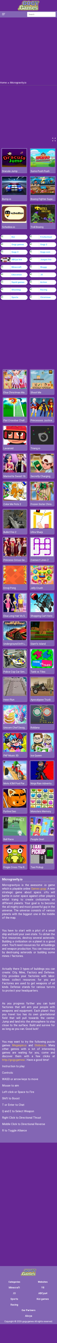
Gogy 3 (14, 252)
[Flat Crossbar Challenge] (14, 416)
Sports (14, 297)
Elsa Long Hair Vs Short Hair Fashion (23, 615)
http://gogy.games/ (13, 1059)
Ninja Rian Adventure (42, 783)
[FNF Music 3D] (14, 751)
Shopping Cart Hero (41, 615)
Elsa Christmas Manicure (17, 392)
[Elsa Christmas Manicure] (14, 388)
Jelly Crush (37, 587)
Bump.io (6, 199)
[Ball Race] (14, 834)
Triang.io (35, 448)
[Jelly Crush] (42, 583)
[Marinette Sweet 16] (14, 471)
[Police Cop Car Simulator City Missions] (14, 667)
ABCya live (16, 259)
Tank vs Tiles (38, 671)
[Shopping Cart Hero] (42, 611)
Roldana (35, 727)
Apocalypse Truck (41, 699)
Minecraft (16, 267)
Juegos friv (45, 259)
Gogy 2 (43, 244)
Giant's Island (38, 643)
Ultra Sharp (37, 532)
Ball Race (8, 839)
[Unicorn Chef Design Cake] (14, 723)
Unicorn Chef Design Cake (17, 727)
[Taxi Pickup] (42, 862)
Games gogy (38, 888)
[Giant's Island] (42, 639)
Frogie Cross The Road (16, 867)
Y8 (42, 1287)
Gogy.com (45, 252)
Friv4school (46, 237)
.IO (41, 274)
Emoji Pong (9, 587)
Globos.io (40, 1045)
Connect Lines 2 (40, 560)
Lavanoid (8, 448)
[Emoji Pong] (14, 583)
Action (43, 282)
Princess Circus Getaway (17, 560)
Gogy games (17, 244)
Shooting (16, 289)
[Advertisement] (28, 49)
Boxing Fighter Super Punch (43, 199)
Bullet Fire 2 (9, 532)
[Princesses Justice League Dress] (42, 416)
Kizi (13, 237)
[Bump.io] (14, 194)
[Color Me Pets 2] (14, 499)
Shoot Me (36, 392)
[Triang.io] (42, 444)
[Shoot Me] (42, 388)
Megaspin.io (19, 1045)
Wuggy (43, 267)
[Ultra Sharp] (42, 527)
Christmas (45, 297)
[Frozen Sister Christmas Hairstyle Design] (42, 499)
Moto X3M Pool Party (15, 783)
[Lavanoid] (14, 444)
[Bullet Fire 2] (14, 527)
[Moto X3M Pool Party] (14, 779)
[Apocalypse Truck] (42, 695)
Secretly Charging (40, 476)
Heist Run (8, 699)
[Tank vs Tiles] (42, 667)
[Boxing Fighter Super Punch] (43, 194)
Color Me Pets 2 (12, 504)
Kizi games (43, 1298)
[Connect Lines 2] (42, 555)
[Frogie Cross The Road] (14, 862)
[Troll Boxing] (43, 222)
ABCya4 (42, 1293)
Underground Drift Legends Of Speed (23, 643)
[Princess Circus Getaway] (14, 555)
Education (16, 274)
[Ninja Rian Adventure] (42, 779)
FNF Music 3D (11, 755)
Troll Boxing (37, 227)
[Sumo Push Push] (43, 166)
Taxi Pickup (37, 867)
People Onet (37, 839)
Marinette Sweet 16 (14, 476)
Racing (43, 289)
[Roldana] (42, 723)
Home (3, 82)
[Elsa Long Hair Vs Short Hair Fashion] (14, 611)
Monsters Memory (41, 811)
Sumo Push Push (40, 171)
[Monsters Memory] (42, 807)
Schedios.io (8, 227)
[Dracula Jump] (14, 166)
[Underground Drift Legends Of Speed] (14, 639)
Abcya (28, 1315)
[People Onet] (42, 834)
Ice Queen (36, 755)
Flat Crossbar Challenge (16, 420)
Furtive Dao (9, 811)
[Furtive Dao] (14, 807)
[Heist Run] (14, 695)
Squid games (17, 282)
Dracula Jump (9, 171)
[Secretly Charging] (42, 471)
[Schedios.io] (14, 222)
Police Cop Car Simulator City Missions (25, 671)
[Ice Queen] (42, 751)
